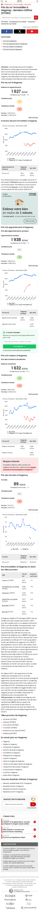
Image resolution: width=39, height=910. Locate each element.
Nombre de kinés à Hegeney (13, 750)
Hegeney (14, 187)
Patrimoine (8, 4)
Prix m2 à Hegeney (10, 41)
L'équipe (19, 880)
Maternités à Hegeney (11, 775)
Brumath (5, 612)
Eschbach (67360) (10, 719)
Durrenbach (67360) (10, 725)
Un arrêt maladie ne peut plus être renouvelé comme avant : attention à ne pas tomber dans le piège (19, 867)
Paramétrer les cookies (9, 883)
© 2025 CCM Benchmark (19, 887)
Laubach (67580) (9, 722)
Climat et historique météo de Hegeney (17, 764)
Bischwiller (5, 605)
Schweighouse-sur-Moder (17, 21)
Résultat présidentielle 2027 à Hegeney (17, 783)
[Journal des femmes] (10, 896)
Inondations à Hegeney (11, 753)
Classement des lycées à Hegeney (15, 767)
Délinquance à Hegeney (12, 755)
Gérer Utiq (19, 883)
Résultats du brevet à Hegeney (14, 789)
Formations (8, 816)
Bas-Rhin (28, 4)
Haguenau (31, 21)
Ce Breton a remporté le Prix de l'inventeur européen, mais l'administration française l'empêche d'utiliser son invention (16, 856)
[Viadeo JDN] (29, 904)
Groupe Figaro (29, 885)
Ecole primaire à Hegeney (12, 769)
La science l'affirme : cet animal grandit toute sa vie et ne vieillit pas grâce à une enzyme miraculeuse (19, 850)
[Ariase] (10, 908)
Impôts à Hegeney (10, 758)
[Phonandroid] (29, 908)
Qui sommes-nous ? (10, 880)
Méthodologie (33, 117)
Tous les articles (28, 883)
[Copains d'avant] (10, 904)
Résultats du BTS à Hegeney (13, 792)
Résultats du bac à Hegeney (13, 786)
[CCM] (29, 896)
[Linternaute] (10, 900)
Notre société (26, 880)
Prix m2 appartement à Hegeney (15, 44)
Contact (8, 881)
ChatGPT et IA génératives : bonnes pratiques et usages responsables (16, 822)
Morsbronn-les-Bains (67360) (14, 730)
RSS (35, 883)
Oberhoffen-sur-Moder (8, 23)
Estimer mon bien (30, 221)
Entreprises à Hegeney (11, 747)
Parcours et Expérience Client (13, 836)
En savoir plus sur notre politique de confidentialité (16, 350)
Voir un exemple (31, 807)
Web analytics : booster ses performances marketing (13, 829)
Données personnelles (27, 881)
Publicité (33, 880)
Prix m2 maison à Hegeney (12, 46)
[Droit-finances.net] (29, 900)
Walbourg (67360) (10, 733)
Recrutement (15, 881)
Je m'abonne (18, 346)
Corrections (9, 885)
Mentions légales (19, 885)
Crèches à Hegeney (10, 772)
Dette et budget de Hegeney (13, 761)
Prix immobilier (18, 4)
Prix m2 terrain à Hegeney (12, 49)
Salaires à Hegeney (10, 744)
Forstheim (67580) (10, 727)
